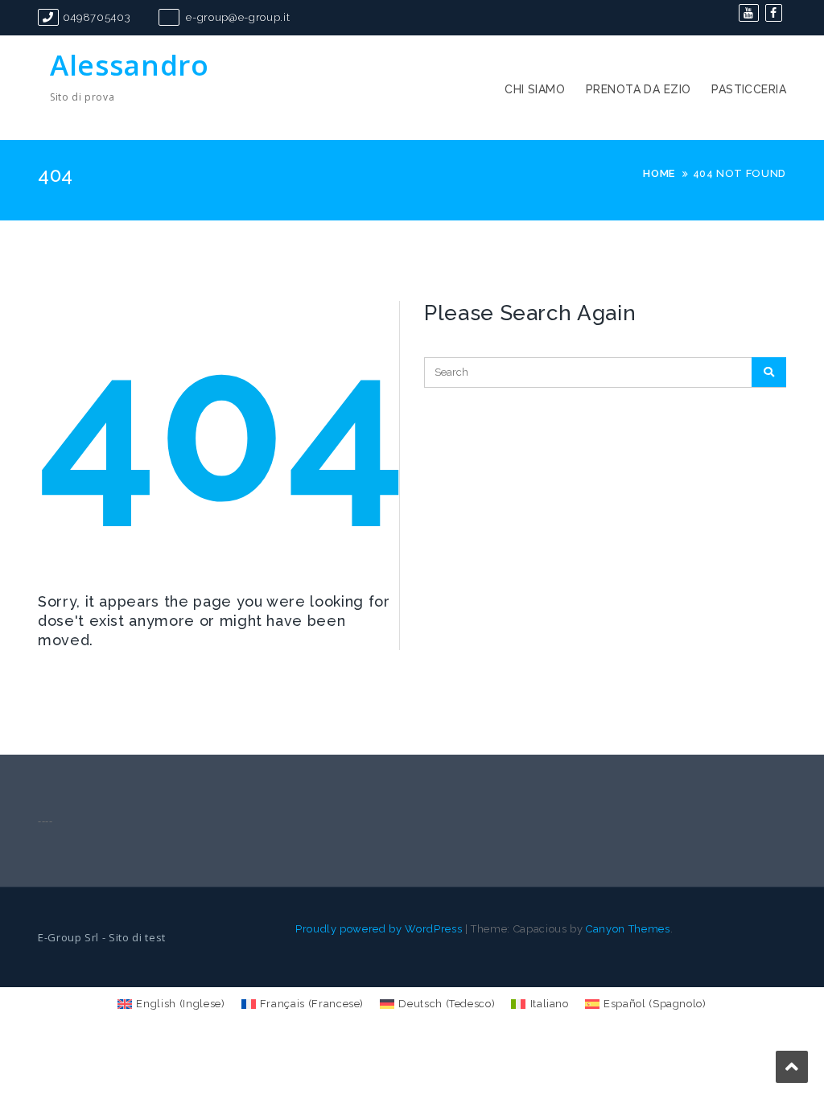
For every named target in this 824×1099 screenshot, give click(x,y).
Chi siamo (535, 89)
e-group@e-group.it (236, 17)
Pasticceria (748, 89)
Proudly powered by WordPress (378, 929)
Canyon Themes (628, 929)
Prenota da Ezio (638, 89)
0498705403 (96, 17)
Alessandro (129, 65)
